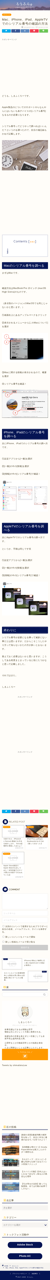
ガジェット (6, 14)
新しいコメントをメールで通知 (20, 937)
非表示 (32, 242)
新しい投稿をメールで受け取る (20, 942)
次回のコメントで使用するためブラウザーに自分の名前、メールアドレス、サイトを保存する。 (25, 929)
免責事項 (35, 1273)
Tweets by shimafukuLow (14, 1065)
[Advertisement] (25, 65)
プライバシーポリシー (19, 1273)
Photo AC (25, 1256)
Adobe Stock (25, 1244)
